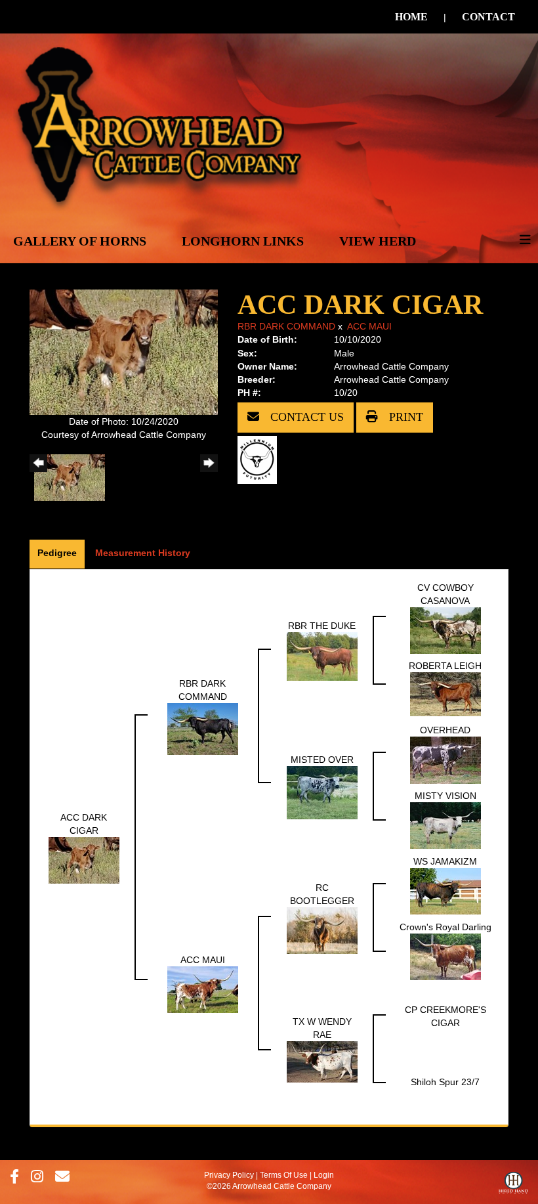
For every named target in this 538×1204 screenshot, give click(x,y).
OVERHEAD (445, 730)
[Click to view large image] (124, 351)
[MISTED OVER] (322, 791)
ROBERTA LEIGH (445, 665)
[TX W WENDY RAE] (322, 1061)
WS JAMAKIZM (445, 861)
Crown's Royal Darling (445, 927)
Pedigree (57, 553)
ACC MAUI (369, 326)
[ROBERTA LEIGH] (445, 693)
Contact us (305, 416)
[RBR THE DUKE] (322, 656)
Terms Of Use (284, 1175)
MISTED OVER (322, 759)
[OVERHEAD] (445, 759)
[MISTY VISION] (445, 824)
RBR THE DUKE (322, 625)
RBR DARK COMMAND (286, 326)
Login (324, 1175)
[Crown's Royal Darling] (445, 956)
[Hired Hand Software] (513, 1186)
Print (404, 416)
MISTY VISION (445, 795)
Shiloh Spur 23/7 (445, 1082)
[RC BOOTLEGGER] (322, 929)
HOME (411, 16)
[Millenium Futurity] (260, 459)
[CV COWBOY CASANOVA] (445, 629)
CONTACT (488, 16)
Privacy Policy (229, 1175)
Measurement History (142, 553)
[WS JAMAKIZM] (445, 890)
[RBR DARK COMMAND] (202, 728)
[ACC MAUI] (202, 988)
